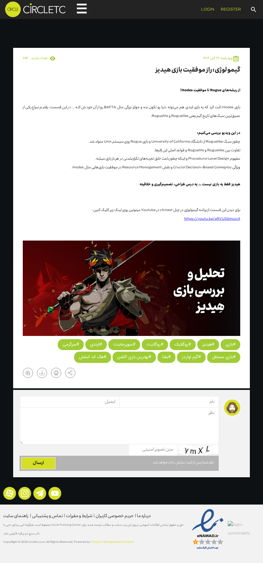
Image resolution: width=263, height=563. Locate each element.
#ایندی (96, 344)
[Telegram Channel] (39, 493)
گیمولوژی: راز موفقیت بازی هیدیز (198, 70)
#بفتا (166, 357)
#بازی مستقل (223, 357)
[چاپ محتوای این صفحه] (56, 373)
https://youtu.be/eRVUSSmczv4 (212, 219)
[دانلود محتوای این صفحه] (42, 373)
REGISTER (231, 9)
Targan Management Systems (112, 542)
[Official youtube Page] (54, 493)
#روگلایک (182, 344)
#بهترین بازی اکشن (134, 357)
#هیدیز (208, 344)
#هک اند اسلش (92, 357)
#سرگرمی (71, 344)
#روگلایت (155, 344)
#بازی (230, 344)
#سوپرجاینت (124, 344)
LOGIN (207, 9)
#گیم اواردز (191, 357)
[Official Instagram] (24, 493)
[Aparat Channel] (9, 493)
